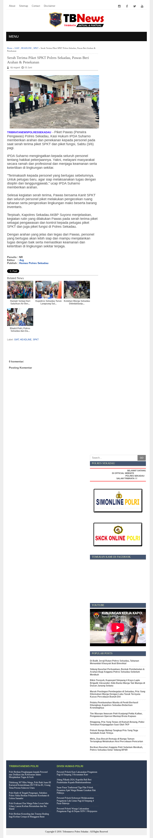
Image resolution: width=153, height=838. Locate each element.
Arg (21, 260)
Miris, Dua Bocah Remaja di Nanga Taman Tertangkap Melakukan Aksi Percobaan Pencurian (116, 740)
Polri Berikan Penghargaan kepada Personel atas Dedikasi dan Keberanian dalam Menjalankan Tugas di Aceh (28, 775)
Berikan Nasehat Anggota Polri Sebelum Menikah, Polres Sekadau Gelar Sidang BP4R (116, 748)
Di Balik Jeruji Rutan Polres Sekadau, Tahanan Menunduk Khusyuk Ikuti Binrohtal (114, 662)
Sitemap (23, 5)
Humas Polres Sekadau (34, 263)
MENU (14, 36)
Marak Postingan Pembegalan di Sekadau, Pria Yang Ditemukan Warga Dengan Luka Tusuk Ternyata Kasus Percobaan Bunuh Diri (117, 694)
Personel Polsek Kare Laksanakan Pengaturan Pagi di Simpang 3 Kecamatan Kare (77, 773)
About (12, 5)
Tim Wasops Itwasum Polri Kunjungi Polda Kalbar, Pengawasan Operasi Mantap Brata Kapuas (116, 715)
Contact (36, 5)
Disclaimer (49, 5)
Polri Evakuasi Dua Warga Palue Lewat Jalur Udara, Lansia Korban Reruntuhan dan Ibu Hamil (29, 806)
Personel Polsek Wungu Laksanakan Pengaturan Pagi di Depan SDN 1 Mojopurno (77, 810)
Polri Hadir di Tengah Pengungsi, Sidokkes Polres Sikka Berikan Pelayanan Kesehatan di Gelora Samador (29, 796)
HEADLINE (26, 48)
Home (9, 48)
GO (141, 458)
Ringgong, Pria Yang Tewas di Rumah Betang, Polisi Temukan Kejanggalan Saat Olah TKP (117, 723)
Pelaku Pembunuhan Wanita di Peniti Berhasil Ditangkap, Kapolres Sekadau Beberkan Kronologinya (114, 705)
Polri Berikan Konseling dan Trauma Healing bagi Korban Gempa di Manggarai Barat (29, 815)
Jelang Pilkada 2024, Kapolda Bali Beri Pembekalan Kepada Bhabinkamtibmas (74, 781)
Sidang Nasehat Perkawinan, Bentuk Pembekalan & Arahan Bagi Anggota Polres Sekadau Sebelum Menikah (117, 672)
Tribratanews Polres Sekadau (75, 831)
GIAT (17, 48)
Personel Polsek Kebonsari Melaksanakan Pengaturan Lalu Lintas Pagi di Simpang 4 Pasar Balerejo (75, 801)
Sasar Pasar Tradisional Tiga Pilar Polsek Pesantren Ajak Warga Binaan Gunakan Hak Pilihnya (76, 790)
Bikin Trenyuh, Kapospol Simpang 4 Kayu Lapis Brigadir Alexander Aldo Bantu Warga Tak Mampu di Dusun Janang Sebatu (117, 683)
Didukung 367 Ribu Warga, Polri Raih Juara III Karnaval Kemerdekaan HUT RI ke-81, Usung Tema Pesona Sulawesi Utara (30, 785)
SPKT (35, 48)
